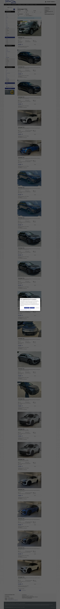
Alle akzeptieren (27, 307)
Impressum (29, 309)
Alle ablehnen (32, 307)
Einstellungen (37, 307)
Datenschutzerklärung (23, 309)
